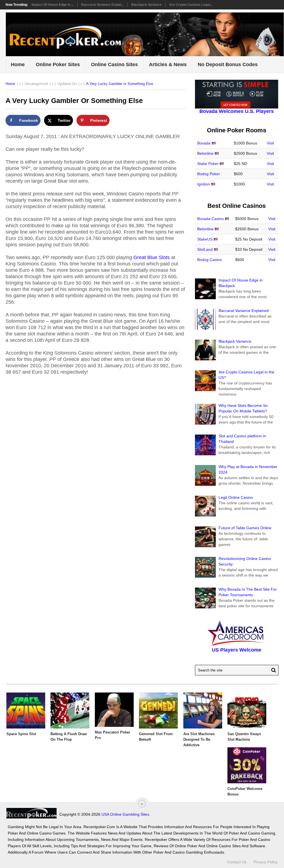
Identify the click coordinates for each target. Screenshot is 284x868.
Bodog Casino (209, 259)
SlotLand (205, 249)
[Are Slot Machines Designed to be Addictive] (202, 710)
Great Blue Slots (151, 257)
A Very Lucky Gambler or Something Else (119, 84)
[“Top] (142, 803)
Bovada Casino (210, 218)
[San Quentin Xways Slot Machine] (246, 710)
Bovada (204, 143)
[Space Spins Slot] (25, 710)
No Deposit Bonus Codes (228, 64)
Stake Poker (208, 163)
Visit (270, 143)
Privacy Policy (265, 862)
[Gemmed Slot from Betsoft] (158, 710)
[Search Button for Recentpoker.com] (272, 670)
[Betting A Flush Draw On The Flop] (69, 710)
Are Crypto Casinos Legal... (190, 5)
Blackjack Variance (146, 5)
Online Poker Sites (58, 64)
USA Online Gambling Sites (125, 814)
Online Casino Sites (114, 64)
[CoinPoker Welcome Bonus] (246, 765)
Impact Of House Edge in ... (53, 5)
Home (18, 64)
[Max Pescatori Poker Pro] (114, 710)
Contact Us (237, 862)
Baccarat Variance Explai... (102, 5)
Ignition (203, 184)
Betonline (205, 153)
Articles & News (168, 64)
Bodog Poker (208, 174)
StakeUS (204, 239)
